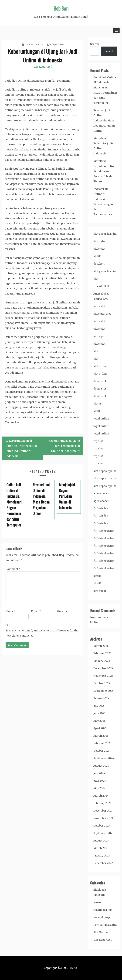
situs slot (99, 248)
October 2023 (101, 825)
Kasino (97, 902)
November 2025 (103, 675)
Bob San (61, 8)
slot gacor (99, 590)
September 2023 (103, 833)
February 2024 (102, 803)
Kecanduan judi (103, 917)
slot (95, 278)
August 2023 (101, 840)
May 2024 (99, 788)
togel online (101, 418)
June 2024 (99, 780)
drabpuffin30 (56, 44)
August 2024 (101, 765)
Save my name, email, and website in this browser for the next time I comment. (42, 633)
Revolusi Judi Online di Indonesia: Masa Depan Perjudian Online (104, 120)
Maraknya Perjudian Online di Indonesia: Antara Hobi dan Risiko (104, 171)
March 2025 (100, 735)
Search (94, 44)
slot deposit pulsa (104, 471)
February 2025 (102, 743)
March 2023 (100, 848)
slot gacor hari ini (105, 233)
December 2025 (103, 668)
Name (10, 611)
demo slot (99, 381)
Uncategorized (42, 66)
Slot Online (100, 932)
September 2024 (103, 758)
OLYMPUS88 (101, 286)
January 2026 (101, 660)
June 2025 (99, 713)
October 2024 (101, 750)
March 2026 (101, 645)
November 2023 (103, 818)
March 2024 (101, 795)
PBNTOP (73, 967)
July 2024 (99, 773)
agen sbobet (100, 493)
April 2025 (100, 728)
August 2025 (101, 698)
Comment (13, 569)
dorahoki (99, 263)
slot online (100, 366)
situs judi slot (102, 313)
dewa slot (99, 241)
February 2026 (102, 653)
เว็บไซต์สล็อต (100, 508)
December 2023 (103, 810)
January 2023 (101, 855)
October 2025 (101, 683)
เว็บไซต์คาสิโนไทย (103, 530)
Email (36, 611)
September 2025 (103, 690)
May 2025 (99, 720)
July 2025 (99, 705)
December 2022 (103, 863)
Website (62, 611)
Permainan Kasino (105, 924)
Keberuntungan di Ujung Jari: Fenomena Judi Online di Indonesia (64, 445)
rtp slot (98, 441)
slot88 (97, 256)
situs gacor (100, 336)
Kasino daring (102, 909)
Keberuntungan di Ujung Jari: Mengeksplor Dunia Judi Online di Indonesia (21, 448)
